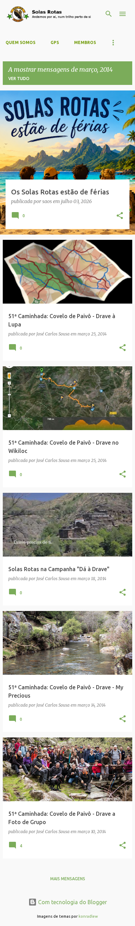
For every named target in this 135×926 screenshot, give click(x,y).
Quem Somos (20, 42)
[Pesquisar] (109, 14)
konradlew (88, 916)
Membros (85, 42)
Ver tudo (18, 78)
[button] (120, 216)
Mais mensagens (67, 878)
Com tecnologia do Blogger (72, 902)
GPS (55, 42)
